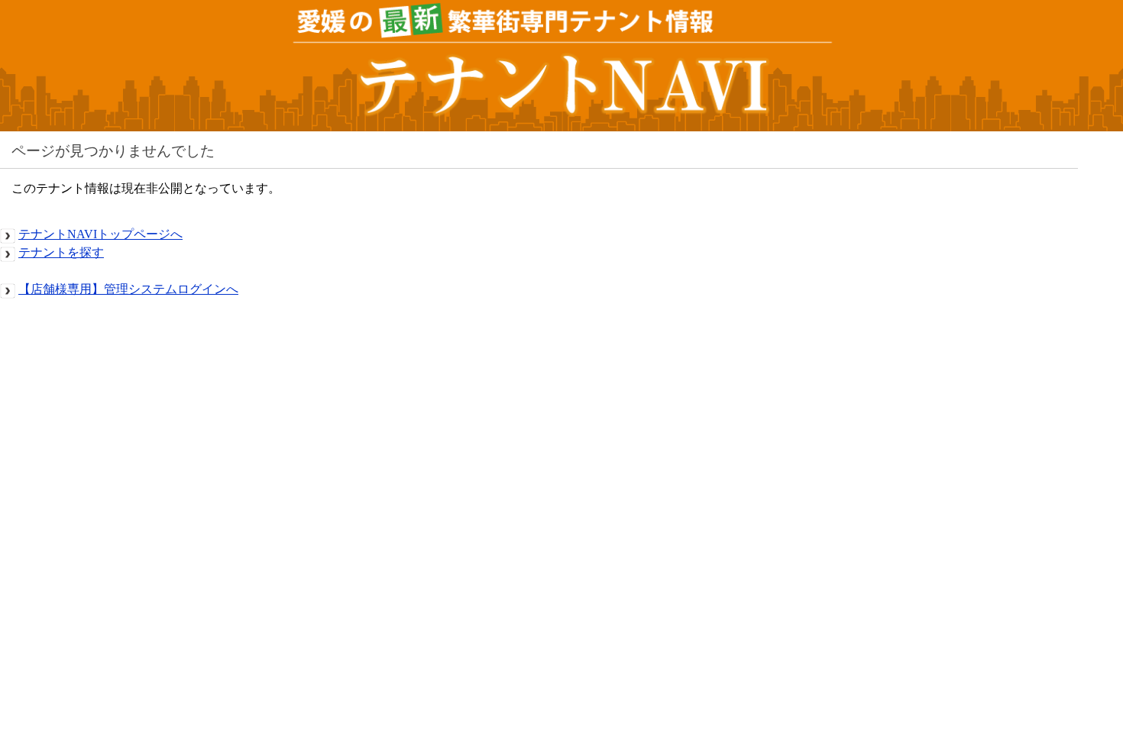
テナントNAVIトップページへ (100, 234)
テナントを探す (61, 252)
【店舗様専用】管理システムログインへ (128, 289)
